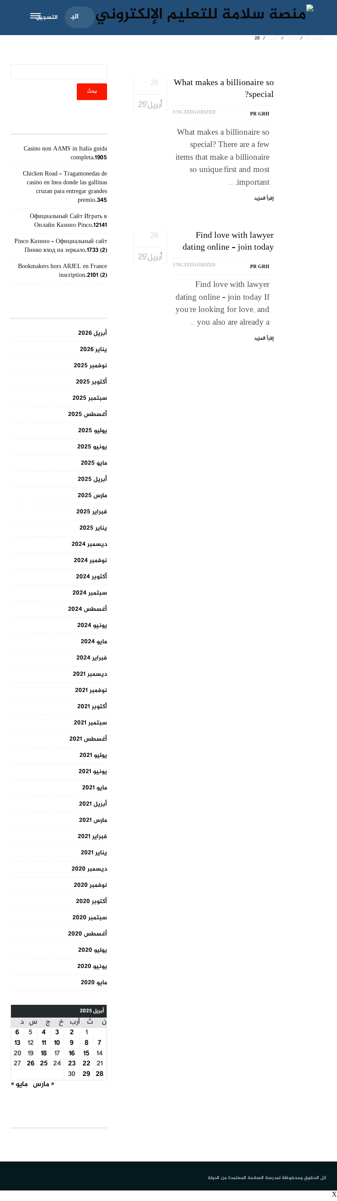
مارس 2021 (93, 820)
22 (86, 1064)
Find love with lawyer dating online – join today (228, 242)
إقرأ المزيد (264, 198)
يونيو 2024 (92, 625)
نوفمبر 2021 (91, 690)
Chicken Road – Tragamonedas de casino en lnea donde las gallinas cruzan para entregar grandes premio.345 (65, 187)
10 (57, 1043)
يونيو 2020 (92, 966)
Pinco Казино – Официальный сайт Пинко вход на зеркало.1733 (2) (60, 246)
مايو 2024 (94, 642)
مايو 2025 (94, 463)
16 (72, 1054)
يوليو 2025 (92, 431)
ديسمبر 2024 (89, 544)
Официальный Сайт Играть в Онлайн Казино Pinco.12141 (68, 221)
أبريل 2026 (92, 333)
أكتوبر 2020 (91, 901)
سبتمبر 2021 (90, 723)
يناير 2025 (93, 528)
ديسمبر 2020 (89, 869)
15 (86, 1054)
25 (44, 1064)
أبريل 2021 (93, 804)
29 (86, 1074)
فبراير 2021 (92, 837)
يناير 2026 (93, 349)
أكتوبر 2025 (91, 382)
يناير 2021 (94, 853)
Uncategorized (194, 112)
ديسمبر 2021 (90, 674)
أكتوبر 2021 (92, 707)
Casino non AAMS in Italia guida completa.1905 (65, 153)
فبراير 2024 (91, 658)
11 (44, 1043)
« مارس (43, 1084)
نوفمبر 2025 (90, 366)
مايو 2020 (94, 983)
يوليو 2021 (93, 755)
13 (17, 1043)
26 (31, 1064)
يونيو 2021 (93, 772)
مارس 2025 (92, 496)
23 (71, 1064)
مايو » (19, 1084)
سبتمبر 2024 (89, 593)
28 (100, 1074)
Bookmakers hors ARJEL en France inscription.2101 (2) (62, 271)
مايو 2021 (94, 788)
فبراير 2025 (91, 512)
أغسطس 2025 (87, 414)
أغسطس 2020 (87, 934)
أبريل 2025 (92, 479)
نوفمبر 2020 (90, 885)
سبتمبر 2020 (89, 918)
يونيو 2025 (92, 447)
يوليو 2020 (92, 950)
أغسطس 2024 (87, 609)
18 (44, 1054)
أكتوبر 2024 (91, 577)
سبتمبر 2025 (89, 398)
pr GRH (259, 114)
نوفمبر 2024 (90, 561)
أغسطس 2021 (88, 739)
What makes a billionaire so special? (224, 89)
